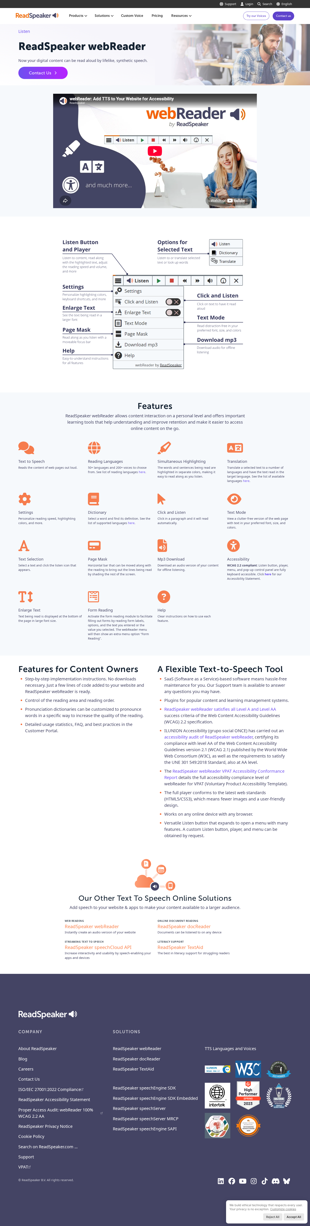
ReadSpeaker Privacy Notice (45, 1126)
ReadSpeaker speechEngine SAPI (145, 1129)
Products (76, 15)
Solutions (102, 15)
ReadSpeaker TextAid (133, 1069)
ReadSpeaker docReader (136, 1059)
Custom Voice (132, 15)
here (142, 472)
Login (249, 4)
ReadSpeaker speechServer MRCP (145, 1119)
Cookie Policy (31, 1136)
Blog (22, 1059)
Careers (26, 1069)
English (287, 4)
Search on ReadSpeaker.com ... (48, 1147)
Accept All (294, 1217)
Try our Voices (256, 15)
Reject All (272, 1217)
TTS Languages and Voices (230, 1048)
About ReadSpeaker (37, 1048)
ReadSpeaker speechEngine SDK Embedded (155, 1098)
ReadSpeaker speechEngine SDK (144, 1088)
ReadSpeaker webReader (137, 1048)
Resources (179, 15)
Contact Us (40, 73)
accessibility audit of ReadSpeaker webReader (208, 737)
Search (267, 4)
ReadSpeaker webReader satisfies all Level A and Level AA (220, 709)
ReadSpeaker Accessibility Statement (54, 1099)
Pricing (157, 15)
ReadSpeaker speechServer (139, 1108)
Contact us (283, 15)
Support (230, 4)
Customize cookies (283, 1209)
